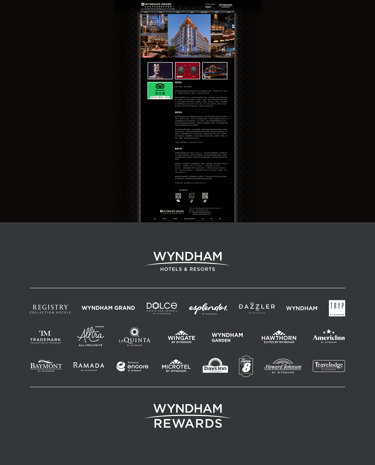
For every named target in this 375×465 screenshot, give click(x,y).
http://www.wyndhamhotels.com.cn (202, 214)
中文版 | (207, 4)
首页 (146, 12)
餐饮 (229, 12)
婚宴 (216, 12)
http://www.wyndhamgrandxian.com (201, 212)
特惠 (178, 12)
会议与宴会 (204, 12)
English (212, 4)
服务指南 (164, 218)
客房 (160, 12)
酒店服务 (175, 218)
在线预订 (208, 7)
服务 (192, 12)
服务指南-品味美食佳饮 (189, 218)
